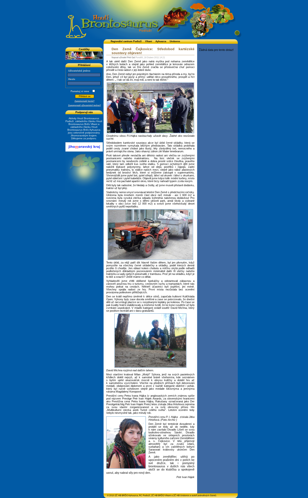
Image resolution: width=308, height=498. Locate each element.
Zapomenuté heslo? (84, 101)
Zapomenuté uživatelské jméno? (84, 105)
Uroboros (175, 41)
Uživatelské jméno (79, 70)
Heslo (71, 79)
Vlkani (148, 41)
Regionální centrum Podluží (126, 41)
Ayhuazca (160, 41)
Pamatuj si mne (80, 91)
